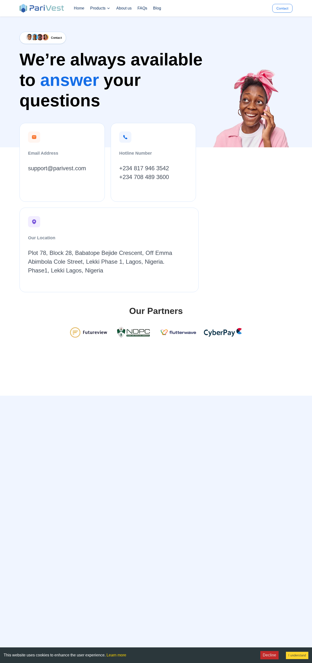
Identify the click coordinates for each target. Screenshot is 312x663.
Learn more (116, 655)
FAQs (142, 8)
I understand (297, 655)
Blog (157, 8)
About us (124, 8)
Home (79, 8)
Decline (269, 655)
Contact (282, 8)
